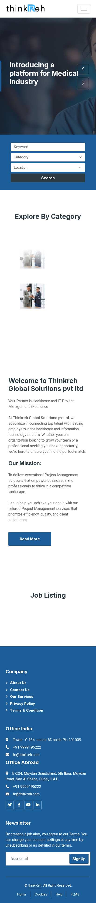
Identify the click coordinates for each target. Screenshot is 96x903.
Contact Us (20, 689)
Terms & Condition (26, 710)
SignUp (79, 858)
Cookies (41, 894)
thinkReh (34, 885)
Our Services (21, 696)
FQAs (75, 894)
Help (58, 894)
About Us (18, 682)
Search (48, 177)
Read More (30, 539)
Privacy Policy (22, 703)
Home (22, 894)
